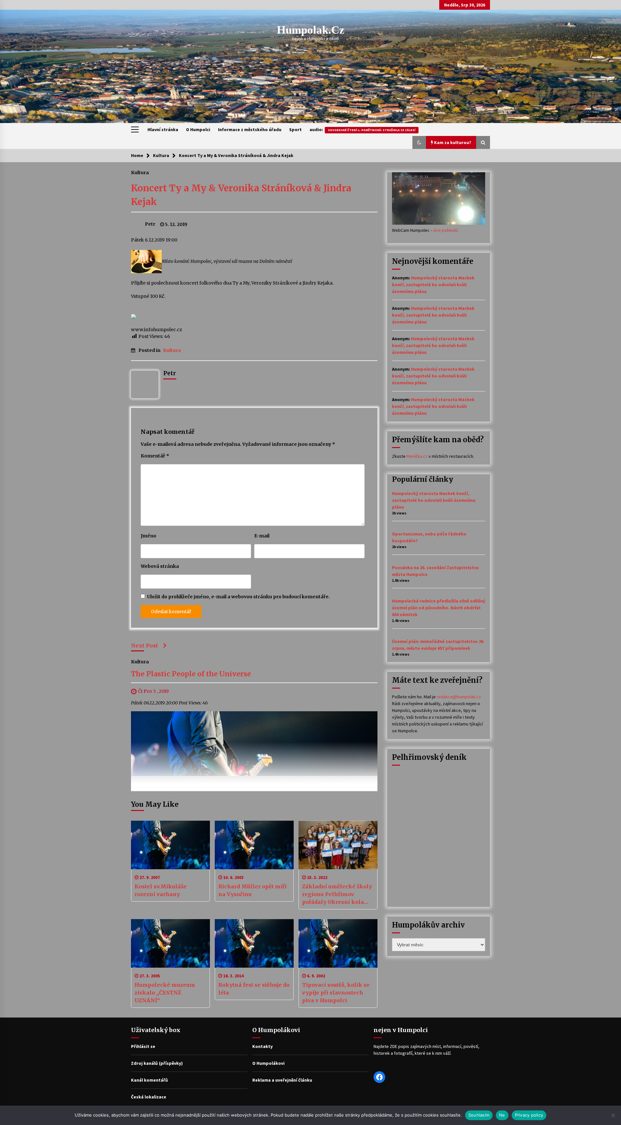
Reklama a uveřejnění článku (282, 1080)
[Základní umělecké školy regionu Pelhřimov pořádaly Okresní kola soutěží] (338, 845)
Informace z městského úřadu (249, 129)
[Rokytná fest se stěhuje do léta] (254, 943)
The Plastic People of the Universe (191, 674)
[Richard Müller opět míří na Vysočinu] (254, 845)
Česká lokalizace (148, 1097)
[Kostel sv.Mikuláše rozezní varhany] (170, 845)
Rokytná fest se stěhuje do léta (253, 989)
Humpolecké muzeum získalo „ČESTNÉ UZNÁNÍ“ (165, 993)
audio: (362, 129)
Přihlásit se (143, 1046)
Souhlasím (478, 1115)
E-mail (261, 536)
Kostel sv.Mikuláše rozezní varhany (161, 890)
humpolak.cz (310, 30)
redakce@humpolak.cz (459, 697)
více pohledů (445, 230)
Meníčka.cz (417, 456)
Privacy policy (529, 1115)
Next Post (144, 645)
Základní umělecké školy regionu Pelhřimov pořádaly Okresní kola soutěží (337, 894)
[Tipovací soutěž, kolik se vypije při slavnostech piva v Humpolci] (338, 943)
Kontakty (262, 1046)
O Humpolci (198, 129)
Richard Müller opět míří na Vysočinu (252, 890)
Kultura (140, 172)
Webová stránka (160, 566)
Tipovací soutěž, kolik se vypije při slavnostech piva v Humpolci (336, 993)
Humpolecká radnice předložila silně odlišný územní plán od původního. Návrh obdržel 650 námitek (438, 607)
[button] (419, 142)
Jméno (148, 536)
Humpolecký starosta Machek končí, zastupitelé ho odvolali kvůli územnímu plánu (433, 284)
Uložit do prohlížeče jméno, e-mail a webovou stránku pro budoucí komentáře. (238, 597)
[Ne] (613, 1115)
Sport (295, 129)
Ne (502, 1115)
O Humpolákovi (268, 1063)
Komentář (155, 456)
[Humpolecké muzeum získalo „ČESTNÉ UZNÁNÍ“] (170, 943)
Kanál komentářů (149, 1080)
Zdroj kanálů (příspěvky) (157, 1063)
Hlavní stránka (162, 129)
